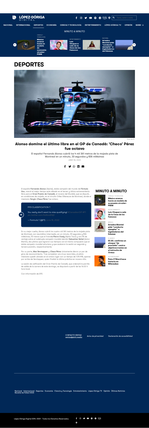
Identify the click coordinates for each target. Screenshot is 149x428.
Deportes (38, 25)
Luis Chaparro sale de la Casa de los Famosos (75, 46)
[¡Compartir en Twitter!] (70, 166)
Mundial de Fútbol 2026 (24, 393)
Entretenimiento (93, 25)
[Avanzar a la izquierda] (14, 44)
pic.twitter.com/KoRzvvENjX (41, 215)
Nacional (8, 25)
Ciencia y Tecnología (70, 25)
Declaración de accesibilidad (120, 336)
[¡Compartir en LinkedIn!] (78, 166)
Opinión (128, 25)
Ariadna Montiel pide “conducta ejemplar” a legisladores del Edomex (108, 46)
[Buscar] (146, 25)
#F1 (84, 212)
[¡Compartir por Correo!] (83, 166)
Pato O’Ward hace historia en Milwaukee (117, 261)
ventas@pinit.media (73, 337)
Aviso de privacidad (95, 336)
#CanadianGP (75, 212)
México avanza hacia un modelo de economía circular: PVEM (41, 47)
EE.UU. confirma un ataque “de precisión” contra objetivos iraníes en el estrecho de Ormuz (117, 247)
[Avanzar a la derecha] (143, 25)
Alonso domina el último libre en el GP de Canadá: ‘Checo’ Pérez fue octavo (74, 146)
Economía (52, 25)
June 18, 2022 (52, 220)
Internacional (23, 25)
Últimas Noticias (118, 391)
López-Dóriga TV (113, 25)
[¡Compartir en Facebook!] (65, 166)
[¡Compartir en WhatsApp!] (74, 166)
